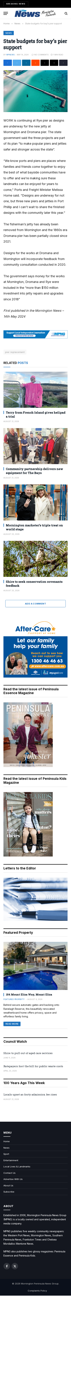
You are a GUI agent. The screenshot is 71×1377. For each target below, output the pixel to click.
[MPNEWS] (35, 13)
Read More (12, 1024)
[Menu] (5, 13)
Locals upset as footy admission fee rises (30, 1094)
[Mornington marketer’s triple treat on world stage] (35, 502)
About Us (8, 1185)
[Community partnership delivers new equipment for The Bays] (35, 446)
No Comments (41, 55)
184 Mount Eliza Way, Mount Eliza (29, 994)
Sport (6, 1154)
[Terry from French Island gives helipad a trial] (35, 390)
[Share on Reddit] (35, 63)
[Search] (66, 13)
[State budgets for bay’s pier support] (35, 91)
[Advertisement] (35, 1336)
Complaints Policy (37, 1290)
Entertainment (10, 1160)
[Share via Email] (54, 63)
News (9, 33)
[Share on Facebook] (7, 63)
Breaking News (15, 4)
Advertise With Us (13, 1179)
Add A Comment (35, 603)
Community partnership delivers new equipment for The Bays (34, 471)
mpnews (10, 55)
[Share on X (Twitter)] (17, 63)
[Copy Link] (63, 63)
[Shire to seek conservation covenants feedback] (35, 559)
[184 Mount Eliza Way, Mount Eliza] (35, 966)
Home (6, 1141)
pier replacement (15, 352)
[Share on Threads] (44, 63)
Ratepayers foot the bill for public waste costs (33, 1066)
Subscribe (8, 1191)
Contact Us (9, 1172)
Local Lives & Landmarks (16, 1166)
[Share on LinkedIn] (26, 63)
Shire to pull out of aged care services (28, 1053)
